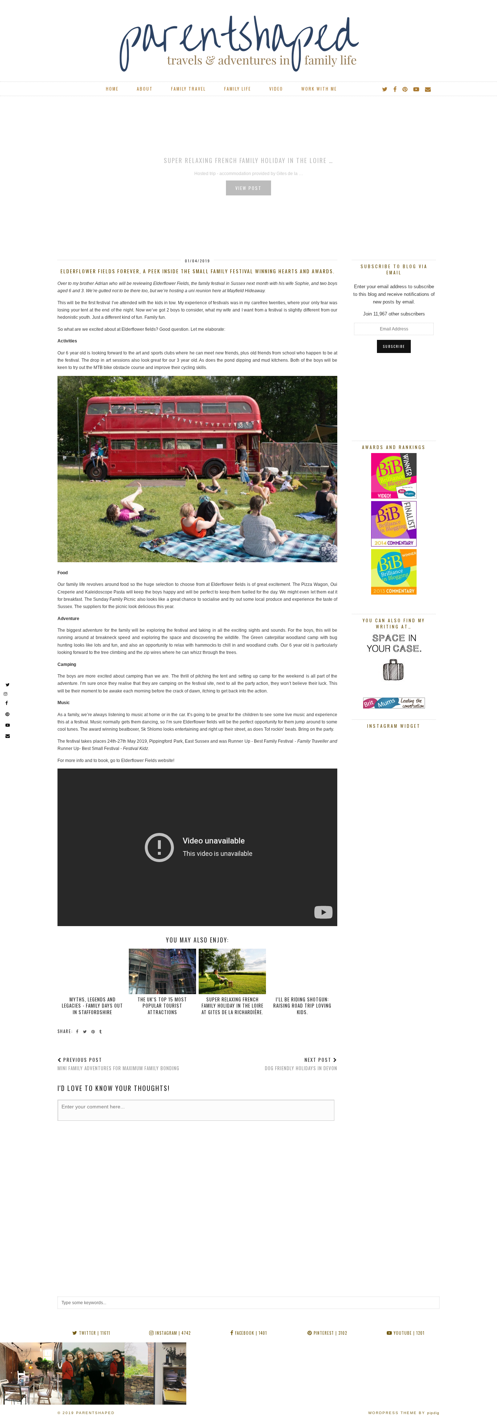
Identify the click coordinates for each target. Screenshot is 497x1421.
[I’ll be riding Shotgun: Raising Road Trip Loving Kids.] (302, 971)
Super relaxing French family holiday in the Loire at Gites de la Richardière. (232, 1006)
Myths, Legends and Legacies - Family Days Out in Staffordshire (92, 1006)
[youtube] (416, 89)
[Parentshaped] (248, 38)
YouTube (408, 1333)
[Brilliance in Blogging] (394, 497)
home (112, 89)
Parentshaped (95, 1413)
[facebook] (395, 89)
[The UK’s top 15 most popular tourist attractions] (162, 971)
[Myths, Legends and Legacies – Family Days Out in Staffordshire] (92, 971)
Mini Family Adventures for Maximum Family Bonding (118, 1064)
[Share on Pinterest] (94, 1031)
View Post (248, 188)
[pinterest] (405, 89)
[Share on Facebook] (78, 1031)
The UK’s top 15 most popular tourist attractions (162, 1006)
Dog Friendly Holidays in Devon (301, 1064)
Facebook (250, 1333)
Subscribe (394, 346)
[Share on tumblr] (101, 1031)
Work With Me (319, 89)
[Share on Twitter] (86, 1031)
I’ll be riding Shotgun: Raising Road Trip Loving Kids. (302, 1006)
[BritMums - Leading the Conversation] (394, 707)
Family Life (237, 89)
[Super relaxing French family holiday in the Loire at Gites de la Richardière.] (232, 971)
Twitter (93, 1333)
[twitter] (385, 89)
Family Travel (188, 89)
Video (276, 89)
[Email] (428, 89)
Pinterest (329, 1333)
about (145, 89)
